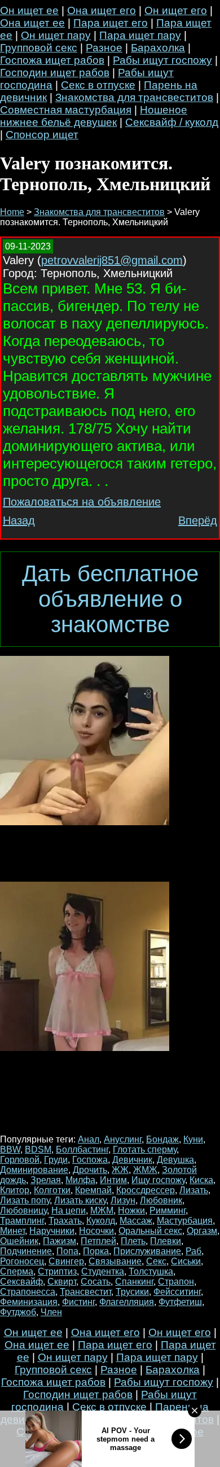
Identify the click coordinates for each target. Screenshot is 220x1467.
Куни (193, 1139)
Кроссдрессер (145, 1190)
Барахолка (158, 48)
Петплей (98, 1241)
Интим (113, 1180)
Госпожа (90, 1159)
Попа (67, 1251)
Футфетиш (180, 1302)
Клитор (14, 1190)
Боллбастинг (82, 1149)
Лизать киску (80, 1200)
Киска (201, 1180)
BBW (10, 1149)
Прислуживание (147, 1251)
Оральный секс (150, 1231)
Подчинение (26, 1251)
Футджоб (18, 1312)
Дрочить (90, 1170)
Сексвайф (21, 1281)
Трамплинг (22, 1220)
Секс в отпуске (98, 85)
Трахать (65, 1220)
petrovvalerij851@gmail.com (112, 260)
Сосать (96, 1281)
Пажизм (59, 1241)
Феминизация (29, 1302)
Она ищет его (101, 10)
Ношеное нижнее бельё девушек (93, 116)
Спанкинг (134, 1281)
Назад (19, 520)
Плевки (165, 1241)
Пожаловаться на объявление (82, 502)
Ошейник (19, 1241)
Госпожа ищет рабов (52, 60)
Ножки (131, 1210)
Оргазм (202, 1231)
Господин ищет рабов (54, 72)
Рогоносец (22, 1261)
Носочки (96, 1231)
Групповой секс (38, 48)
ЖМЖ (145, 1170)
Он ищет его (175, 10)
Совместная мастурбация (65, 110)
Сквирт (61, 1281)
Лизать (193, 1190)
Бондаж (162, 1139)
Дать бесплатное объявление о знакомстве (110, 599)
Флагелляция (126, 1302)
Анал (88, 1139)
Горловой (19, 1159)
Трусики (132, 1292)
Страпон (176, 1281)
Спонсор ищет (42, 135)
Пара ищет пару (140, 35)
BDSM (38, 1149)
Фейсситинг (177, 1292)
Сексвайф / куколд (171, 122)
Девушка (175, 1159)
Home (12, 212)
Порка (96, 1251)
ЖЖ (120, 1170)
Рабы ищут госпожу (162, 60)
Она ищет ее (32, 23)
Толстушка (151, 1271)
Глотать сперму (145, 1149)
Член (51, 1312)
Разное (104, 48)
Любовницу (23, 1210)
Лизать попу (25, 1200)
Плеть (133, 1241)
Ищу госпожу (158, 1180)
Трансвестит (85, 1292)
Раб (193, 1251)
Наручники (51, 1231)
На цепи (68, 1210)
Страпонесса (27, 1292)
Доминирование (34, 1170)
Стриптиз (57, 1271)
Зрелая (45, 1180)
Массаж (136, 1220)
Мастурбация (185, 1220)
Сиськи (186, 1261)
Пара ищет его (110, 23)
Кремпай (93, 1190)
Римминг (167, 1210)
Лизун (123, 1200)
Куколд (100, 1220)
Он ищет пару (56, 35)
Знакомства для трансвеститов (134, 97)
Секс (156, 1261)
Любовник (161, 1200)
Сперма (16, 1271)
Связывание (115, 1261)
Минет (12, 1231)
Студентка (102, 1271)
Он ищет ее (29, 10)
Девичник (132, 1159)
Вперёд (197, 520)
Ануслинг (123, 1139)
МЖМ (101, 1210)
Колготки (52, 1190)
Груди (56, 1159)
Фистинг (78, 1302)
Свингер (66, 1261)
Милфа (80, 1180)
